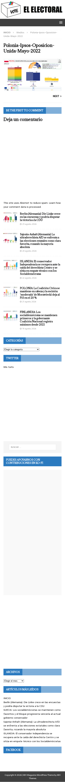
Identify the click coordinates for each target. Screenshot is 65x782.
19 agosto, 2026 (29, 328)
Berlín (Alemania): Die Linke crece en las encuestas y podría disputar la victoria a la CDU (40, 217)
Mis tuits (8, 367)
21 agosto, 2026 (29, 301)
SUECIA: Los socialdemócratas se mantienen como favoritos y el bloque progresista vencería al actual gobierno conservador (32, 714)
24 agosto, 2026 (29, 250)
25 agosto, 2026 (29, 224)
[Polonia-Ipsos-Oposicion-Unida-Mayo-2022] (32, 89)
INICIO (7, 698)
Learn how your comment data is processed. (32, 205)
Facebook (13, 750)
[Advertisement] (32, 405)
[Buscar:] (32, 447)
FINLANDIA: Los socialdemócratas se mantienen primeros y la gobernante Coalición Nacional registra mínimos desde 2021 (38, 318)
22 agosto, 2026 (29, 277)
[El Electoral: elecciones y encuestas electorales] (32, 17)
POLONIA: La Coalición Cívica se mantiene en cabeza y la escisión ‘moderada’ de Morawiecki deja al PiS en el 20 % (40, 292)
